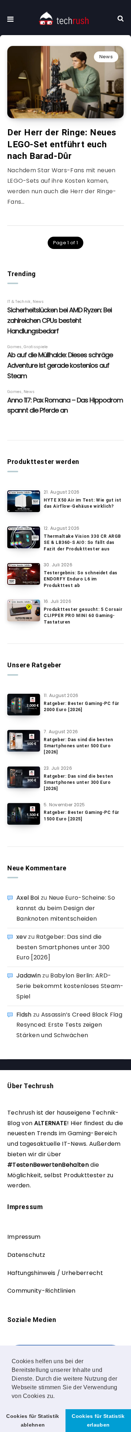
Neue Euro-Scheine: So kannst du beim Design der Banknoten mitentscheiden (65, 908)
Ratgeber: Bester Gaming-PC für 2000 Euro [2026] (81, 706)
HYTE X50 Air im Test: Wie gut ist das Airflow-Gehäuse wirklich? (83, 503)
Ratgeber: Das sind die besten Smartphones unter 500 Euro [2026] (78, 746)
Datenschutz (26, 1255)
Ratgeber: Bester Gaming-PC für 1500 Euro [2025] (81, 815)
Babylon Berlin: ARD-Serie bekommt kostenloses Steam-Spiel (70, 986)
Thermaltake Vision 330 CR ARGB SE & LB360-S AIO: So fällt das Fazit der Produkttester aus (82, 543)
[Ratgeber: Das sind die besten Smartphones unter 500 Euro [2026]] (23, 741)
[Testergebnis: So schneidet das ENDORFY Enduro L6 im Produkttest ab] (23, 574)
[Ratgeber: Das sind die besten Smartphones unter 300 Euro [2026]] (23, 777)
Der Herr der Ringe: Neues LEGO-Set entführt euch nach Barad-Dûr (61, 144)
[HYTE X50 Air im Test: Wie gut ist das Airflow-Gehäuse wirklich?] (23, 501)
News (106, 56)
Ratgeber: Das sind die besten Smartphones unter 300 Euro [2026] (78, 782)
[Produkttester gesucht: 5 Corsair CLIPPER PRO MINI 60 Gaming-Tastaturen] (23, 610)
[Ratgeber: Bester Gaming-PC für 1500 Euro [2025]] (23, 814)
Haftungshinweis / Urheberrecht (55, 1273)
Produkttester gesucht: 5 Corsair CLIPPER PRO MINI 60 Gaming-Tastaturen (83, 616)
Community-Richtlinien (41, 1291)
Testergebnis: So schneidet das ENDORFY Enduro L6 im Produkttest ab (81, 579)
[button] (57, 1396)
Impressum (24, 1237)
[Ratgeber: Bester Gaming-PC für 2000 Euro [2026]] (23, 704)
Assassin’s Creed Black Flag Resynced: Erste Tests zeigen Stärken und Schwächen (69, 1025)
